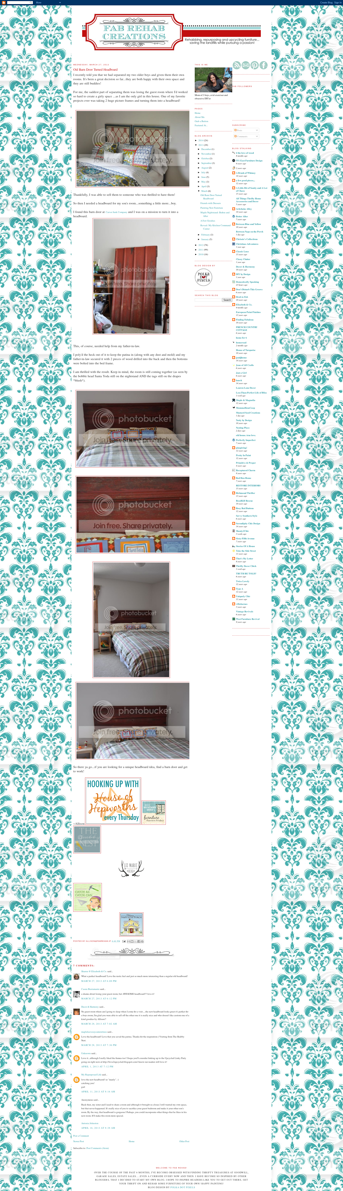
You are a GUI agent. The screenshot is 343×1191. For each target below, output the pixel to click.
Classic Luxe (242, 251)
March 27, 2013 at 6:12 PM (99, 998)
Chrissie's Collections (247, 239)
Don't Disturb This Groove (249, 289)
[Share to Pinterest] (142, 941)
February (205, 234)
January (205, 239)
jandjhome (241, 357)
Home (132, 1141)
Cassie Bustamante (90, 989)
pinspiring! (241, 447)
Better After (242, 216)
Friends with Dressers (210, 203)
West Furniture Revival (248, 619)
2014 (201, 140)
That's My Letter (244, 558)
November (206, 153)
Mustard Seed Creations (248, 412)
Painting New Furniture (211, 207)
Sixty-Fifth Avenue (245, 538)
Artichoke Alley (244, 208)
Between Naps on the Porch (249, 231)
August (205, 167)
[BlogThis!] (132, 941)
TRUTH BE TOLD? (246, 573)
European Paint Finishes (248, 312)
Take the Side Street (246, 550)
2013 (201, 145)
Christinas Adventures (247, 244)
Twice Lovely (242, 581)
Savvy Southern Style (246, 515)
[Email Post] (124, 941)
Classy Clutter (243, 259)
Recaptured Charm (245, 470)
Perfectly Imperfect (245, 440)
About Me (200, 117)
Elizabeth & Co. (244, 304)
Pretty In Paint (243, 455)
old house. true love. (246, 435)
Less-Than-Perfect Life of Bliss (251, 392)
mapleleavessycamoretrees (94, 1031)
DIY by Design (243, 274)
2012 (201, 245)
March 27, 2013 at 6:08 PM (99, 981)
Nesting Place (243, 427)
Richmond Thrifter (245, 493)
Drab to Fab (242, 296)
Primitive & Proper (246, 462)
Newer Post (78, 1141)
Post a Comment (81, 1135)
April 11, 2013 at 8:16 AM (98, 1091)
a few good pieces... (245, 180)
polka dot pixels (182, 1187)
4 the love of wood (245, 152)
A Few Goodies (207, 220)
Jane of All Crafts (245, 365)
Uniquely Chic (243, 596)
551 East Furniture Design (249, 160)
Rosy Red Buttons (245, 508)
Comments (242, 136)
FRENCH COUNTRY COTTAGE (246, 328)
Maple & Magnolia (245, 400)
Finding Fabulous (244, 319)
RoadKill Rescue (244, 500)
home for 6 (241, 337)
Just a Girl (241, 372)
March (204, 191)
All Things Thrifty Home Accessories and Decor (248, 200)
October (205, 158)
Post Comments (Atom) (97, 1148)
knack (239, 380)
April (204, 186)
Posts (239, 130)
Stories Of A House (245, 546)
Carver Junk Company (116, 212)
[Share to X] (135, 941)
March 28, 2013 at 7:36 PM (99, 1045)
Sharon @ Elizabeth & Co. (94, 971)
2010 (201, 254)
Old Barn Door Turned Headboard (211, 196)
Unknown (86, 1053)
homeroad (241, 342)
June (203, 177)
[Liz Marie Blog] (131, 881)
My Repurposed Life (91, 1074)
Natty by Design (244, 420)
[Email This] (128, 941)
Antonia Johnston (89, 1123)
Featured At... (201, 125)
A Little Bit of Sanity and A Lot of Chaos (251, 189)
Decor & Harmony (245, 266)
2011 (201, 249)
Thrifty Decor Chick (246, 566)
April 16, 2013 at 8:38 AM (98, 1127)
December (206, 149)
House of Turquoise (245, 350)
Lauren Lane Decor (246, 387)
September (206, 163)
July (203, 172)
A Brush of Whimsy (246, 172)
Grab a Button (201, 121)
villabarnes (241, 604)
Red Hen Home (243, 478)
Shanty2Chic (242, 531)
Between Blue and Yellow (248, 224)
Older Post (184, 1141)
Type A (239, 588)
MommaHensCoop (245, 407)
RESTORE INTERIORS (248, 485)
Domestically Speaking (247, 281)
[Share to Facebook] (139, 941)
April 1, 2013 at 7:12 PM (97, 1066)
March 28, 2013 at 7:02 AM (99, 1023)
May (203, 181)
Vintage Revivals (244, 611)
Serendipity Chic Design (248, 523)
